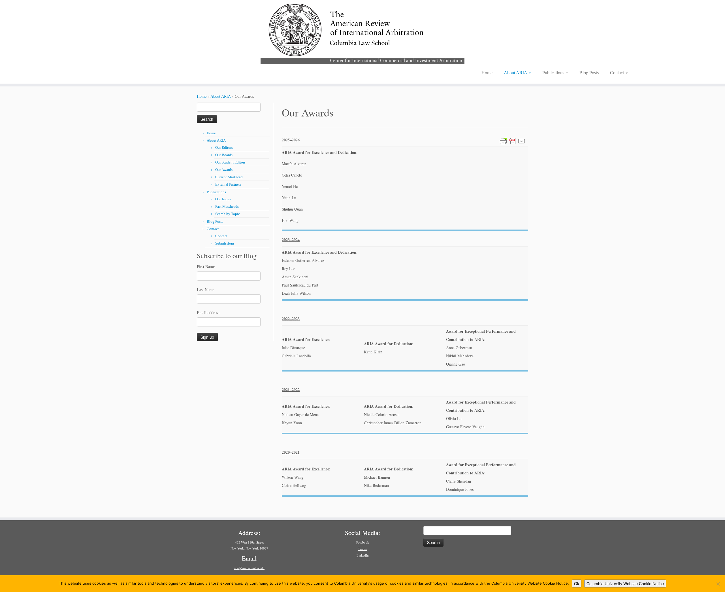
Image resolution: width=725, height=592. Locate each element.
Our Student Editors (230, 162)
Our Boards (224, 155)
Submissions (224, 243)
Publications (553, 72)
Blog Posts (589, 72)
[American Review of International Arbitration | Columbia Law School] (362, 33)
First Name (206, 267)
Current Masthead (229, 177)
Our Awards (224, 169)
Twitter (362, 549)
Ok (576, 583)
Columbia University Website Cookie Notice (625, 583)
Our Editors (224, 147)
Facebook (362, 542)
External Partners (228, 184)
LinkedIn (363, 555)
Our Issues (223, 199)
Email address (208, 313)
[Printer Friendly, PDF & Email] (512, 140)
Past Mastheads (227, 206)
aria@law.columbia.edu (249, 568)
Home (486, 72)
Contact (617, 72)
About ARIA (516, 72)
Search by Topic (227, 214)
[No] (718, 584)
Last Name (205, 290)
